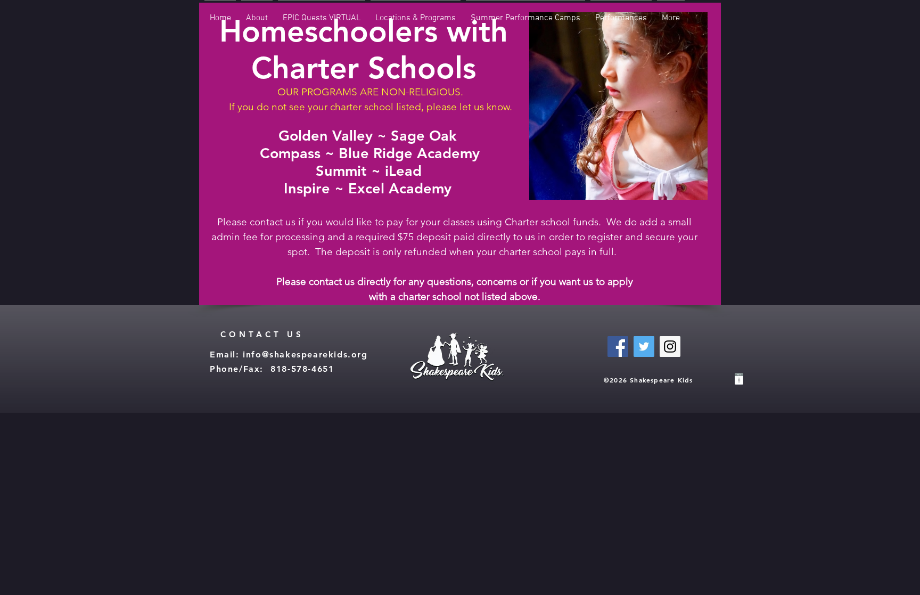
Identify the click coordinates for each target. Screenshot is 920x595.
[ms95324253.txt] (739, 380)
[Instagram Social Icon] (670, 346)
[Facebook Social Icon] (617, 346)
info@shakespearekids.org (305, 354)
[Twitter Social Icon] (644, 346)
